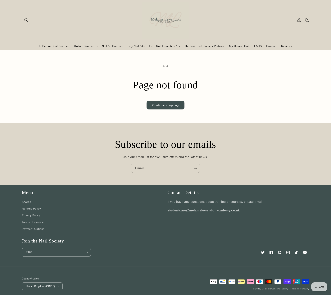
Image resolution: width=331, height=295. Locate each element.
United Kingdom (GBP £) (40, 286)
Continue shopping (165, 105)
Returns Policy (31, 208)
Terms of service (33, 222)
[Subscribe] (195, 168)
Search (26, 201)
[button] (26, 20)
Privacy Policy (31, 215)
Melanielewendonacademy (275, 289)
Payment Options (33, 228)
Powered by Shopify (299, 289)
